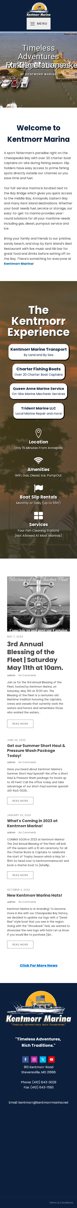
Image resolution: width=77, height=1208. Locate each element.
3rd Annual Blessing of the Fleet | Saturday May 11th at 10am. (35, 656)
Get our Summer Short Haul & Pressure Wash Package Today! (36, 750)
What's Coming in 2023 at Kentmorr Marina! (32, 823)
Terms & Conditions (61, 1202)
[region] (38, 69)
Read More (20, 723)
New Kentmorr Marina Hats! (34, 895)
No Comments (27, 675)
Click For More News (38, 965)
